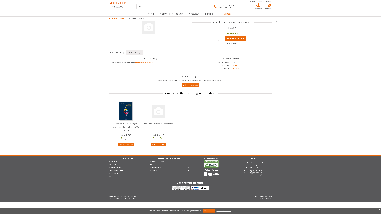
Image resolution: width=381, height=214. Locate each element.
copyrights (122, 18)
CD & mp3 (180, 14)
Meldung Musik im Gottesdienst (158, 124)
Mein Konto (253, 1)
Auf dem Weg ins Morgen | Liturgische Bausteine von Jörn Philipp (126, 127)
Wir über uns (113, 161)
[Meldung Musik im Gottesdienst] (276, 21)
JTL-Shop (269, 198)
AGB (151, 164)
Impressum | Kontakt (157, 161)
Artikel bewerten (190, 85)
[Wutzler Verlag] (117, 5)
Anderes (227, 14)
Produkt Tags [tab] (135, 52)
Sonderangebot (166, 14)
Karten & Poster (212, 14)
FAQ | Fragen (113, 164)
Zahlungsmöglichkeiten (116, 170)
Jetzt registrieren (267, 1)
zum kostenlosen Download (144, 63)
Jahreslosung (194, 14)
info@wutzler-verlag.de (224, 7)
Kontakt (260, 1)
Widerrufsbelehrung (156, 167)
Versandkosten (113, 173)
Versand (232, 31)
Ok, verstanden (209, 211)
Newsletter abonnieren (116, 167)
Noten (151, 14)
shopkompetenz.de (266, 196)
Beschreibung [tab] (117, 52)
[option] (149, 27)
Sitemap (111, 176)
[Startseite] (109, 18)
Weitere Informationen (224, 211)
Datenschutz (154, 170)
